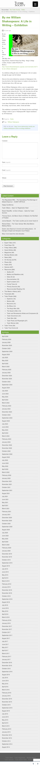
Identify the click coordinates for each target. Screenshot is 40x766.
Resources (7, 269)
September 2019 (7, 563)
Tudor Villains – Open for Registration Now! (15, 208)
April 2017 (5, 650)
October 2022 (6, 451)
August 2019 (6, 566)
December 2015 (7, 699)
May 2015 (5, 720)
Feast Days (7, 245)
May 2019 (5, 575)
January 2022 (6, 478)
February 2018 (6, 620)
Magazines (7, 252)
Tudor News (9, 758)
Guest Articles (8, 250)
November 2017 (7, 629)
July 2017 (5, 641)
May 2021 (5, 502)
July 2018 (5, 605)
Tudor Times (8, 325)
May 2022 (5, 466)
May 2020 (5, 539)
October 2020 (6, 524)
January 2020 (6, 551)
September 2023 (7, 418)
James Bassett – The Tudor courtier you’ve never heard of (20, 221)
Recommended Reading (14, 289)
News (6, 257)
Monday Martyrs (9, 255)
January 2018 (6, 623)
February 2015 (6, 729)
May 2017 (5, 647)
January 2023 (6, 442)
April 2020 (5, 542)
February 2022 (6, 475)
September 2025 (7, 351)
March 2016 (5, 690)
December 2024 (7, 376)
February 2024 (6, 406)
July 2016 (5, 678)
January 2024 (6, 409)
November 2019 (7, 557)
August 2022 (6, 457)
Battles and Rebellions (14, 274)
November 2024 (7, 379)
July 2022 (5, 460)
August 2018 (6, 602)
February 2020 (6, 548)
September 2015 (7, 708)
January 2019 (6, 587)
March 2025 (5, 366)
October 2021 (6, 487)
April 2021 (5, 505)
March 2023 (5, 436)
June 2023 (5, 427)
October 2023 (6, 415)
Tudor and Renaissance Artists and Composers (21, 313)
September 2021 (7, 490)
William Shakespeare (13, 122)
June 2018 (5, 608)
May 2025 (5, 360)
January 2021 (6, 514)
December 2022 (7, 445)
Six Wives (10, 306)
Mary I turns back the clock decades (13, 234)
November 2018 (7, 593)
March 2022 (5, 472)
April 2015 (5, 723)
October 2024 (6, 382)
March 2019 (5, 581)
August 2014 (6, 747)
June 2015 (5, 717)
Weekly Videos (31, 758)
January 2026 (6, 342)
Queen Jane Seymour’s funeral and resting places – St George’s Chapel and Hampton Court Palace (19, 230)
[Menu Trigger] (35, 4)
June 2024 (5, 394)
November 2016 (7, 665)
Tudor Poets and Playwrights (15, 321)
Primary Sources (12, 286)
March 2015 (5, 726)
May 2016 (5, 684)
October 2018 (6, 596)
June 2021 (5, 499)
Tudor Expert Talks (21, 760)
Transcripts (7, 294)
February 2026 (6, 339)
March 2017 (5, 653)
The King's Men (12, 308)
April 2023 (5, 433)
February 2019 (6, 584)
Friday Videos (8, 248)
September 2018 (7, 599)
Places (6, 262)
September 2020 (7, 527)
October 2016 (6, 668)
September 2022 (7, 454)
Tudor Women (11, 323)
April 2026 (5, 336)
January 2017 (6, 659)
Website (4, 178)
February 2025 (6, 369)
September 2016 (7, 671)
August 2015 (6, 711)
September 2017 (7, 635)
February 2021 (6, 511)
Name (6, 162)
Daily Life (10, 277)
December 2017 (7, 626)
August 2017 (6, 638)
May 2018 (5, 611)
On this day (7, 260)
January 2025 (6, 373)
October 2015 (6, 705)
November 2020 (7, 520)
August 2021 (6, 493)
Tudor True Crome (10, 328)
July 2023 (5, 424)
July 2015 (5, 714)
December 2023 (7, 412)
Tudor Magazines (19, 758)
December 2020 (7, 517)
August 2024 (6, 388)
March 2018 (5, 617)
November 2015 (7, 702)
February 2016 (6, 693)
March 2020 (5, 545)
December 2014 (7, 735)
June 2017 (5, 644)
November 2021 (7, 484)
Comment (4, 141)
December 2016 (7, 662)
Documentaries (11, 279)
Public (23, 9)
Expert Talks (8, 243)
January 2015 (6, 732)
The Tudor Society (15, 9)
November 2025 (7, 345)
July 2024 (5, 391)
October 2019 (6, 560)
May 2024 (5, 397)
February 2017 (6, 656)
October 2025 (6, 348)
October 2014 (6, 741)
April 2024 (5, 400)
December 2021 (7, 481)
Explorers (10, 299)
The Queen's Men (12, 311)
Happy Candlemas (7, 205)
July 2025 (5, 357)
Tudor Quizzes (9, 760)
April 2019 (5, 578)
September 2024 (7, 385)
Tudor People (8, 296)
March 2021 (5, 508)
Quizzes (6, 267)
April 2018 (5, 614)
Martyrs (9, 301)
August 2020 (6, 530)
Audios (9, 272)
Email (6, 170)
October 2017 (6, 632)
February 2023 (6, 439)
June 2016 (5, 681)
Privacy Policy (32, 760)
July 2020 (5, 533)
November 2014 (7, 738)
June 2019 (5, 572)
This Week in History (10, 291)
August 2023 (6, 421)
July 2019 (5, 569)
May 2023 (5, 430)
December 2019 (7, 554)
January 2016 (6, 696)
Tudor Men (10, 318)
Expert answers (11, 282)
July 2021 (5, 496)
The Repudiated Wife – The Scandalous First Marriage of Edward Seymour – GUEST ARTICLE (19, 201)
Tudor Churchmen (12, 316)
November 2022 (7, 448)
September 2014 (7, 744)
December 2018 (7, 590)
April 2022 (5, 469)
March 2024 (5, 403)
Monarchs (10, 304)
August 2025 (6, 354)
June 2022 (5, 463)
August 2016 (6, 674)
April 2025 (5, 363)
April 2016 (5, 687)
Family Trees (11, 284)
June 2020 (5, 536)
